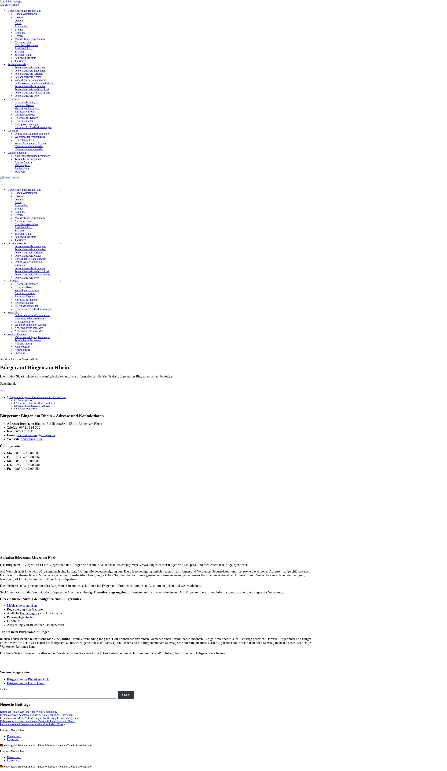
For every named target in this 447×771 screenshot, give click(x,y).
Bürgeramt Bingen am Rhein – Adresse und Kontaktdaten (37, 397)
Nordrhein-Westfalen (26, 45)
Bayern (19, 17)
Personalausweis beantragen (30, 67)
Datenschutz (14, 736)
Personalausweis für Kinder (30, 86)
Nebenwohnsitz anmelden (29, 146)
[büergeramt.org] (9, 4)
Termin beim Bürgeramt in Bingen (34, 406)
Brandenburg (22, 26)
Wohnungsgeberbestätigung (30, 136)
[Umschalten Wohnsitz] (60, 312)
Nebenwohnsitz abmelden (29, 149)
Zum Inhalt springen (11, 1)
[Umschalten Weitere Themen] (60, 334)
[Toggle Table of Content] (2, 391)
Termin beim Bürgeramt (28, 159)
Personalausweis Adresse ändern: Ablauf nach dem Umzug (32, 724)
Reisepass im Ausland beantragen (33, 127)
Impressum (13, 739)
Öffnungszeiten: (25, 400)
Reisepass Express (25, 114)
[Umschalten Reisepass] (60, 280)
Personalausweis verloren (29, 73)
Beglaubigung (22, 168)
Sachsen (19, 51)
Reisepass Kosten (24, 105)
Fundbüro (20, 171)
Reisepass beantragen (26, 102)
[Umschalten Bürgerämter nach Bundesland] (60, 189)
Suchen (4, 689)
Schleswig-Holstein (25, 57)
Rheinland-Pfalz (23, 48)
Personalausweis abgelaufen (30, 70)
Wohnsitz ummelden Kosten (30, 143)
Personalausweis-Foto (27, 95)
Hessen (19, 35)
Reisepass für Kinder (26, 117)
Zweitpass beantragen (27, 124)
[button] (42, 10)
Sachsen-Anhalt (23, 54)
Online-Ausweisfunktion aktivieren (34, 83)
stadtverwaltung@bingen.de (36, 435)
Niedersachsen (23, 42)
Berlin (18, 23)
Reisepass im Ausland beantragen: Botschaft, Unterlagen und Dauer (37, 721)
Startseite (4, 359)
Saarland (19, 20)
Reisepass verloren (25, 111)
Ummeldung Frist (24, 140)
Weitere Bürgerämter (27, 408)
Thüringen (20, 60)
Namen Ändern (23, 162)
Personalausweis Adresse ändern (32, 92)
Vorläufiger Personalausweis (30, 79)
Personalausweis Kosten (28, 76)
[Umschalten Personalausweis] (60, 243)
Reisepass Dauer (24, 120)
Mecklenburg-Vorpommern (30, 39)
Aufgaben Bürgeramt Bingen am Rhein (36, 403)
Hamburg (20, 32)
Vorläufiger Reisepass (27, 108)
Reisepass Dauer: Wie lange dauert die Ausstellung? (28, 711)
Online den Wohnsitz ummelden (32, 133)
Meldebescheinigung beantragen (32, 155)
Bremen (19, 29)
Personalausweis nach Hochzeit (32, 89)
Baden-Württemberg (26, 13)
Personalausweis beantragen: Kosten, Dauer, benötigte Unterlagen (36, 714)
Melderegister (22, 165)
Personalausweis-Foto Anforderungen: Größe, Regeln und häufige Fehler (40, 718)
